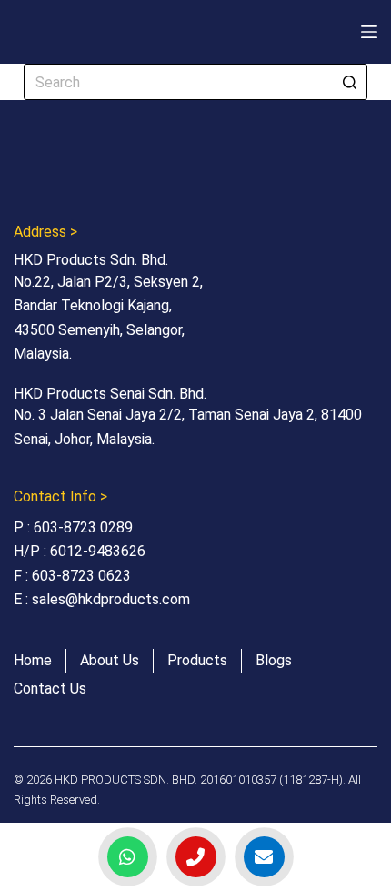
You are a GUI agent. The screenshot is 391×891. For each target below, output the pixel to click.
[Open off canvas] (369, 32)
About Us (109, 660)
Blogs (274, 660)
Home (33, 660)
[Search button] (349, 82)
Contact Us (50, 688)
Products (197, 660)
